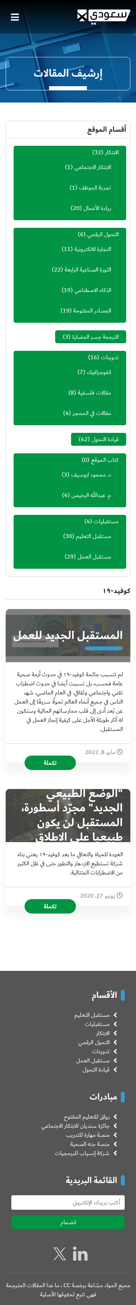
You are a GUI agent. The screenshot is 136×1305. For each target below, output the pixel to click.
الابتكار (112, 152)
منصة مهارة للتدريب (88, 1135)
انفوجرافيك (99, 372)
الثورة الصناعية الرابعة (88, 270)
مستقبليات (106, 521)
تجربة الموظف (95, 188)
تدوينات (110, 357)
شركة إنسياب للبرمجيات (82, 1153)
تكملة (50, 763)
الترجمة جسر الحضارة (95, 337)
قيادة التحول (105, 439)
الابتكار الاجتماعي (92, 167)
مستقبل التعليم (93, 536)
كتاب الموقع (105, 460)
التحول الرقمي (103, 234)
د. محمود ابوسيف (91, 475)
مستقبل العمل (94, 557)
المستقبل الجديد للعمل (68, 635)
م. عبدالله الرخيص (91, 495)
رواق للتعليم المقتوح (87, 1117)
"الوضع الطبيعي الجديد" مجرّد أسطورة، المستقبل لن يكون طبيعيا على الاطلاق (72, 815)
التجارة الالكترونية (92, 249)
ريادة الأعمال (97, 208)
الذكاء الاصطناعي (92, 290)
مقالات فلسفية (94, 393)
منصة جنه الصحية (90, 1144)
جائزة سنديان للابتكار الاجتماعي (75, 1126)
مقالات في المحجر (92, 413)
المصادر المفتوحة (92, 311)
